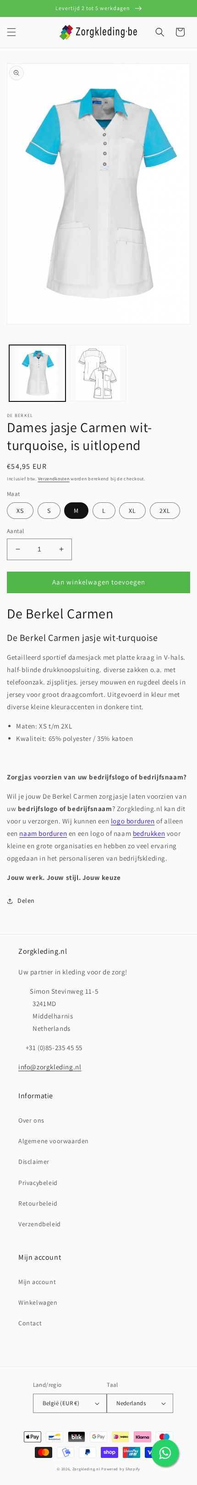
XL (132, 510)
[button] (11, 32)
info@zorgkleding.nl (49, 1066)
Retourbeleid (37, 1203)
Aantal (15, 531)
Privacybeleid (38, 1183)
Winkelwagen (38, 1302)
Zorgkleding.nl (86, 1468)
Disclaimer (33, 1161)
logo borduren (133, 821)
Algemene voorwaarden (53, 1141)
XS (20, 510)
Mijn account (37, 1282)
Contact (30, 1323)
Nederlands (131, 1403)
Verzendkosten (54, 479)
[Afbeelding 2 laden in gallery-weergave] (98, 373)
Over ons (31, 1120)
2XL (164, 510)
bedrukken (149, 833)
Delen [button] (26, 900)
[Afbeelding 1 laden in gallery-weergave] (37, 373)
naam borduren (43, 833)
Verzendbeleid (39, 1224)
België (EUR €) (61, 1403)
